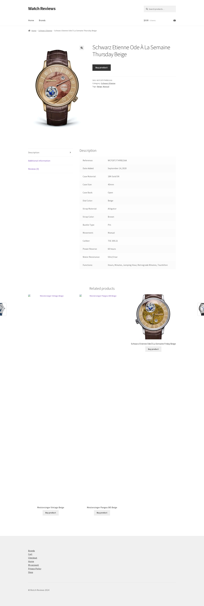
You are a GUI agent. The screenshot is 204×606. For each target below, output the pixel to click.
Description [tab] (33, 152)
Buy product (101, 67)
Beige (99, 86)
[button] (82, 48)
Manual (106, 86)
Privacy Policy (34, 568)
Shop (30, 572)
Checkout (32, 557)
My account (33, 565)
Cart (30, 554)
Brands (42, 20)
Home (31, 20)
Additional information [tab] (39, 160)
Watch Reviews (42, 8)
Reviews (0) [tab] (33, 168)
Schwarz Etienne (45, 30)
